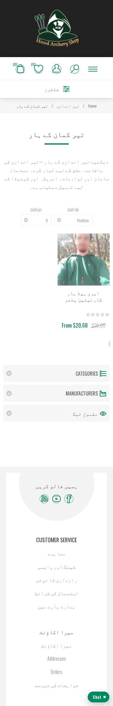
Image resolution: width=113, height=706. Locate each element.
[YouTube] (56, 499)
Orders (56, 671)
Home (92, 105)
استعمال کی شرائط (57, 593)
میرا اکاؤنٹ (56, 645)
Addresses (56, 658)
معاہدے (57, 553)
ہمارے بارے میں (57, 606)
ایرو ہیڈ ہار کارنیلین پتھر (83, 296)
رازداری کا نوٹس (56, 579)
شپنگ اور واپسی (57, 566)
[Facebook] (69, 499)
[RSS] (44, 499)
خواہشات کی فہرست (57, 685)
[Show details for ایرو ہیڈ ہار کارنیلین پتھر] (84, 260)
